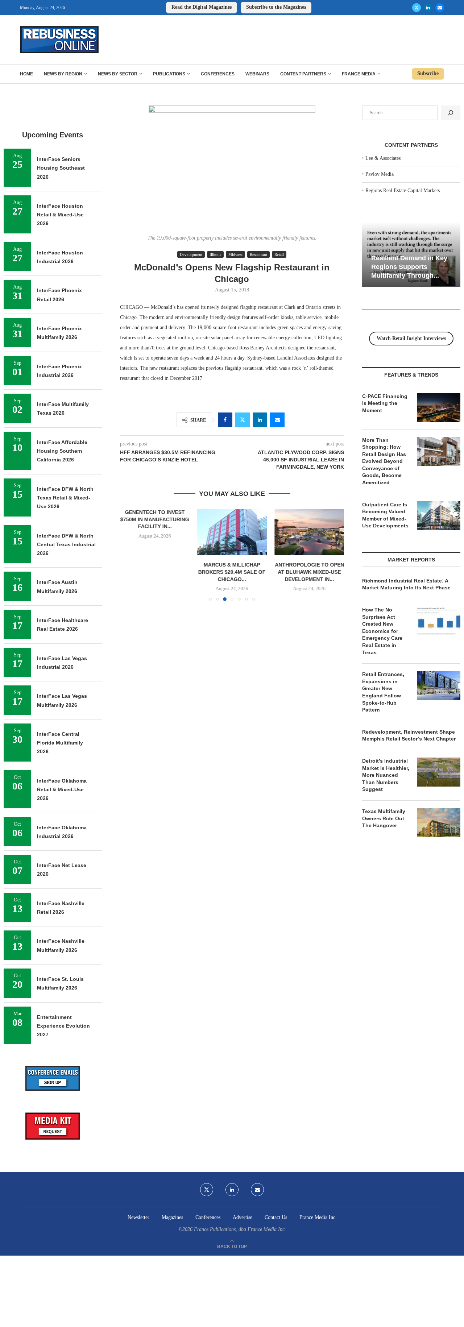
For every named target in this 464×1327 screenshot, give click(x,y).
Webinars (257, 73)
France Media (359, 73)
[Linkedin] (428, 7)
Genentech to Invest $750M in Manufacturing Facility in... (154, 519)
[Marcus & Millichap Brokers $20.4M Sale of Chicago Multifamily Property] (232, 532)
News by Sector (117, 73)
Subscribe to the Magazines (276, 7)
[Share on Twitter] (242, 419)
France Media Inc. (318, 1217)
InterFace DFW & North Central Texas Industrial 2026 (66, 544)
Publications (169, 73)
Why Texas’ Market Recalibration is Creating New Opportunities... (409, 266)
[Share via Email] (277, 419)
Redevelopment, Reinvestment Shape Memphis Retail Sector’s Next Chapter (409, 735)
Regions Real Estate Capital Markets (402, 190)
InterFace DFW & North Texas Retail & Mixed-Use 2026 (65, 498)
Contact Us (276, 1217)
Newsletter (138, 1217)
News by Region (63, 73)
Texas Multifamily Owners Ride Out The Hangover (383, 818)
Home (26, 73)
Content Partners (303, 73)
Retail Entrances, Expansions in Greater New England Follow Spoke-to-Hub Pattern (383, 692)
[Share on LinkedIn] (260, 419)
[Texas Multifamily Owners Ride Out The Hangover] (438, 822)
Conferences (218, 73)
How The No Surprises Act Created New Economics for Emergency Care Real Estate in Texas (382, 631)
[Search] (450, 112)
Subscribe (428, 73)
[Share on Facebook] (225, 419)
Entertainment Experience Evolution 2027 (63, 1026)
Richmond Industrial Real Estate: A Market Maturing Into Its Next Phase (406, 584)
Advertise (242, 1217)
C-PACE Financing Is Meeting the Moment (384, 403)
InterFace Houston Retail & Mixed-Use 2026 (60, 215)
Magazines (172, 1217)
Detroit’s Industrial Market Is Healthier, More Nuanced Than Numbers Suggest (385, 775)
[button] (130, 554)
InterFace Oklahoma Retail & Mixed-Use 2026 (62, 789)
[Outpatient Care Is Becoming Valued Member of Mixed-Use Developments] (438, 515)
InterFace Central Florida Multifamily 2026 (60, 743)
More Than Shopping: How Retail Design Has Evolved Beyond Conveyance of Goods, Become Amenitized (384, 461)
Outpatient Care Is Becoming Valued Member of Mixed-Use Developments (385, 515)
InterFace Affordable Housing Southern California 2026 (62, 451)
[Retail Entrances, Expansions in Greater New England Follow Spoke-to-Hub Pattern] (438, 685)
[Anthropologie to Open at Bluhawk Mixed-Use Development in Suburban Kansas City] (309, 532)
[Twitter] (416, 7)
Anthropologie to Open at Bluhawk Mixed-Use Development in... (309, 572)
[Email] (439, 7)
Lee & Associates (383, 158)
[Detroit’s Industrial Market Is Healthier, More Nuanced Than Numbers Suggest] (438, 772)
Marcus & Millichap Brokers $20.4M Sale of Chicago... (232, 572)
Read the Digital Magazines (201, 7)
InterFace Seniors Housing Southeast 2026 (61, 168)
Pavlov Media (379, 174)
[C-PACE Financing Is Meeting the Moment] (438, 407)
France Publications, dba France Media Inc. (240, 1229)
